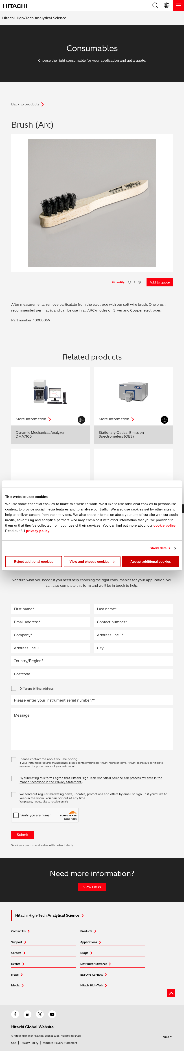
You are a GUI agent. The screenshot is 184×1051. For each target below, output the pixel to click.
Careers (16, 953)
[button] (167, 5)
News (15, 974)
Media (15, 985)
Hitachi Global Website (32, 1027)
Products (86, 931)
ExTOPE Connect (91, 974)
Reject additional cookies (33, 561)
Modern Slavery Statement (60, 1042)
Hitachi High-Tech (91, 985)
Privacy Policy (29, 1042)
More (31, 419)
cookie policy (164, 525)
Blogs (84, 953)
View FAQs (92, 887)
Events (15, 964)
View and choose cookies (89, 561)
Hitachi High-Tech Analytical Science (34, 18)
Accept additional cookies (150, 561)
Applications (88, 942)
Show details (160, 548)
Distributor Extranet (93, 964)
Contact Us (18, 931)
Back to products (25, 104)
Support (16, 942)
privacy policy (37, 531)
